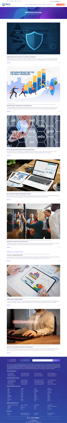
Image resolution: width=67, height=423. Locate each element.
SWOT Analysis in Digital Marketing (15, 299)
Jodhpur (49, 396)
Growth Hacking (40, 104)
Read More (8, 62)
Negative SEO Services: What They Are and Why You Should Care (21, 57)
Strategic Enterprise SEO (12, 375)
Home (27, 4)
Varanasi (35, 399)
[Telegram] (37, 417)
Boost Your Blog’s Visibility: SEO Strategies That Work (19, 194)
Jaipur (49, 393)
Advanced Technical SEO (25, 375)
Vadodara (35, 395)
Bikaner (49, 400)
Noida (8, 393)
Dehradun (49, 391)
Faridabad (49, 388)
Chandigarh (49, 392)
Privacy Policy (50, 414)
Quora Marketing (10, 382)
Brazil (48, 407)
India (35, 409)
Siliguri (9, 389)
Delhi (22, 389)
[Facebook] (51, 1)
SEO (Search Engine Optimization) (47, 148)
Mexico (35, 406)
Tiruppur (49, 399)
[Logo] (6, 4)
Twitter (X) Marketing (24, 382)
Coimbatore (9, 399)
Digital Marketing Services (25, 413)
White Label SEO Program (52, 375)
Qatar (22, 409)
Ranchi (35, 388)
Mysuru (9, 400)
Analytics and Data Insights (17, 104)
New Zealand (50, 409)
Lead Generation (50, 381)
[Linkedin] (54, 1)
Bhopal (49, 395)
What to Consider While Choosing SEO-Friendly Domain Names (21, 149)
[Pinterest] (34, 417)
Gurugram (22, 388)
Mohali (35, 393)
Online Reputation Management (39, 382)
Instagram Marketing (24, 381)
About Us (9, 414)
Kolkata (9, 388)
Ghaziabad (9, 395)
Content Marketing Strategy (38, 381)
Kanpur (22, 400)
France (35, 407)
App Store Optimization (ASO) (52, 374)
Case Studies (36, 413)
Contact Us (51, 4)
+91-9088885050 (12, 359)
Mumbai (22, 391)
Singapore (9, 406)
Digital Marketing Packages (25, 414)
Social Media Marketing (52, 104)
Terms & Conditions (51, 413)
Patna (8, 391)
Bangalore (36, 389)
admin (13, 103)
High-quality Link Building (25, 374)
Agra (35, 400)
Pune (22, 392)
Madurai (22, 396)
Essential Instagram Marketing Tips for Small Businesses (19, 105)
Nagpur (22, 399)
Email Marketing (50, 382)
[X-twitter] (53, 1)
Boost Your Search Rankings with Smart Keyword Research (20, 347)
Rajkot (35, 396)
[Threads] (55, 1)
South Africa (23, 407)
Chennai (22, 393)
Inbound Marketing (45, 104)
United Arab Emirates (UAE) (52, 406)
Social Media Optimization (12, 381)
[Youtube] (56, 1)
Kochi (35, 392)
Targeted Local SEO (11, 374)
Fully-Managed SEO (11, 373)
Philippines (9, 407)
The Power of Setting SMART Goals (14, 255)
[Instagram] (52, 1)
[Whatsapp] (60, 1)
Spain (22, 406)
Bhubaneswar (50, 389)
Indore (22, 395)
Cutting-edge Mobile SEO (25, 373)
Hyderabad (36, 391)
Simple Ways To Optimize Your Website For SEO (17, 241)
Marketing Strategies (10, 104)
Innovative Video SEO (37, 373)
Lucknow (9, 392)
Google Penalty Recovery (52, 373)
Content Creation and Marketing (32, 104)
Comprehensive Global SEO (38, 375)
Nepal (8, 409)
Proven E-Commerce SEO (38, 374)
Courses (40, 4)
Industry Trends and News (31, 148)
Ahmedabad (9, 396)
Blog (48, 4)
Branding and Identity (25, 104)
